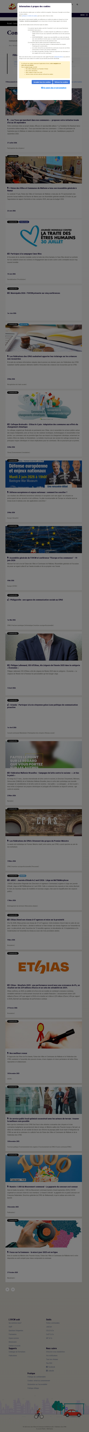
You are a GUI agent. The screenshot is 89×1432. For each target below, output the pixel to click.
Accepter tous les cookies (42, 82)
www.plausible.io (58, 57)
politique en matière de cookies (29, 16)
